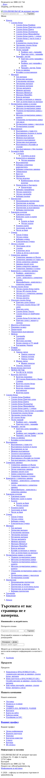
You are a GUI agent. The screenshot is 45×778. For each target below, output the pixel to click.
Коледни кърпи (22, 393)
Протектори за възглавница (28, 208)
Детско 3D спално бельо (26, 291)
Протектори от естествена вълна (30, 205)
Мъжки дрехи (22, 361)
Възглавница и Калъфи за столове (25, 458)
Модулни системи (23, 341)
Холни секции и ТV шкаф (27, 343)
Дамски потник (27, 356)
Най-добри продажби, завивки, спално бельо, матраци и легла (22, 686)
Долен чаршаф (22, 50)
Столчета (20, 153)
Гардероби (20, 336)
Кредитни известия (14, 738)
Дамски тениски (28, 354)
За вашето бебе (17, 151)
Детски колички (23, 178)
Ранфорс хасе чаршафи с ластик (29, 433)
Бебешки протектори (25, 210)
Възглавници (16, 129)
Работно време (12, 715)
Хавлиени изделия (19, 212)
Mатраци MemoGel (24, 92)
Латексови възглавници (26, 142)
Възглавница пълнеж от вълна (29, 133)
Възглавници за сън (24, 135)
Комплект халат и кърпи (26, 217)
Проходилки (26, 187)
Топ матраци (21, 77)
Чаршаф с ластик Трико (31, 68)
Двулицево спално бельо (26, 45)
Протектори (16, 199)
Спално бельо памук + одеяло (28, 36)
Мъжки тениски (28, 363)
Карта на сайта (12, 713)
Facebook (10, 658)
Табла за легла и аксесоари (27, 253)
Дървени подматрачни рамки (28, 106)
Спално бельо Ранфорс (26, 25)
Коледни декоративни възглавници (25, 389)
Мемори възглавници (25, 138)
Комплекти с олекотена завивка (24, 271)
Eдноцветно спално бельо (27, 43)
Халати (19, 219)
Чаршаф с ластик (23, 56)
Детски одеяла (22, 237)
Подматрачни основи (25, 126)
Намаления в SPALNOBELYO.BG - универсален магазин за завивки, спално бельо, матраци (23, 674)
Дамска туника (27, 359)
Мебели (14, 334)
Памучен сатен (22, 309)
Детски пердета (22, 298)
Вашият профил (10, 722)
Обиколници (21, 171)
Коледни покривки (24, 377)
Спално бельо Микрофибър (28, 34)
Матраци (15, 74)
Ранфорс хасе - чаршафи (31, 52)
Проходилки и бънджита (26, 185)
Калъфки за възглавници (26, 72)
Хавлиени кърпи (23, 214)
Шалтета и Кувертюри (20, 325)
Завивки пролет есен (25, 264)
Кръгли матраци (23, 97)
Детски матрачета (23, 88)
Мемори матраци (23, 90)
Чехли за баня (22, 230)
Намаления (11, 596)
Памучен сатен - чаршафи (32, 54)
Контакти (10, 710)
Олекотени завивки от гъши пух (30, 259)
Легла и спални (17, 244)
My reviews (10, 745)
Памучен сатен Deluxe (25, 302)
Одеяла (14, 232)
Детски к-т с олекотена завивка (29, 293)
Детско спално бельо (20, 286)
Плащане (10, 706)
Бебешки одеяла (23, 239)
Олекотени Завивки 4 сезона (28, 268)
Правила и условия (14, 704)
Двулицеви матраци (24, 83)
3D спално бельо (23, 47)
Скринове (20, 338)
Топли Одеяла (22, 235)
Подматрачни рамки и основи (23, 104)
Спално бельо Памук (25, 29)
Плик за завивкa (23, 70)
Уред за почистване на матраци (29, 102)
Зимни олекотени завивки (27, 266)
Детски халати (27, 223)
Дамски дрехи (22, 352)
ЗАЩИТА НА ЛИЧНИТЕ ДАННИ (21, 708)
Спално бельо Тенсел (25, 311)
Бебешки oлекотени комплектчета (24, 166)
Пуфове (14, 347)
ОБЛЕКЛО (15, 350)
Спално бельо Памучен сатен (28, 27)
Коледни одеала (23, 386)
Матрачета (20, 176)
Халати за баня (27, 221)
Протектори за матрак (25, 203)
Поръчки (10, 736)
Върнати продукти (14, 733)
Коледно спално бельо (25, 383)
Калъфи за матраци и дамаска (28, 99)
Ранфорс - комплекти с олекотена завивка (25, 274)
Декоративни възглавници (22, 332)
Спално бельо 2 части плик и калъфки (27, 411)
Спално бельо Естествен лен (28, 318)
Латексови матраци (24, 79)
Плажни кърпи (22, 226)
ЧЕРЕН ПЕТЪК (18, 370)
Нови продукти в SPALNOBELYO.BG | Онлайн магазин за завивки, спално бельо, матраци (24, 680)
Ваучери (9, 742)
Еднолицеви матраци (25, 81)
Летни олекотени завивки (27, 262)
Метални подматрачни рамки (28, 108)
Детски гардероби (23, 194)
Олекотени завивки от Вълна (28, 257)
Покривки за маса (18, 327)
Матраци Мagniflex (24, 95)
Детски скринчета (23, 192)
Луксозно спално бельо (21, 300)
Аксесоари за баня (24, 228)
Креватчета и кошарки (25, 158)
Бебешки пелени (23, 196)
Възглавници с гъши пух (26, 131)
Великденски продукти (21, 368)
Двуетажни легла (23, 246)
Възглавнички (22, 162)
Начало (9, 20)
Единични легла (23, 250)
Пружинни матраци (24, 86)
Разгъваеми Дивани (24, 345)
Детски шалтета (23, 296)
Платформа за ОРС (14, 717)
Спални (19, 248)
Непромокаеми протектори (27, 201)
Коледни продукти (19, 374)
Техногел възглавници (25, 140)
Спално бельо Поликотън (27, 32)
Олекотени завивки (19, 255)
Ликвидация (16, 329)
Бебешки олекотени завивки (28, 169)
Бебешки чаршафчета (25, 189)
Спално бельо (17, 23)
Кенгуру (19, 174)
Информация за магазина (11, 768)
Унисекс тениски (23, 365)
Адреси (9, 740)
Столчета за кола (28, 156)
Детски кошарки (28, 160)
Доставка (10, 701)
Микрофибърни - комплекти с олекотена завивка (29, 283)
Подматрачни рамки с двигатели (30, 124)
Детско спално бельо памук (27, 289)
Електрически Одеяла (25, 241)
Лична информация (14, 731)
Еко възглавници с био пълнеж (29, 149)
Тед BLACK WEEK (24, 372)
